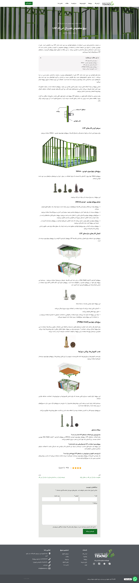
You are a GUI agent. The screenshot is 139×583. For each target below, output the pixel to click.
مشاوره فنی (29, 3)
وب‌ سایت (56, 496)
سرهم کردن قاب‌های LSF (91, 60)
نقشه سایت (26, 578)
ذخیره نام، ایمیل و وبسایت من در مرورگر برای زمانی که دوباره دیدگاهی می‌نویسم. (74, 527)
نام (96, 496)
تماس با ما (60, 3)
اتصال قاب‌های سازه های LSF (90, 65)
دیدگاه (95, 503)
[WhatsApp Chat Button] (135, 579)
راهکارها (85, 557)
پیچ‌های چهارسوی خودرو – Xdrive (89, 63)
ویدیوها (67, 559)
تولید (86, 565)
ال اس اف (97, 3)
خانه (80, 23)
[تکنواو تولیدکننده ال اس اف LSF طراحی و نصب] (108, 3)
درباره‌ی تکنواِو (65, 554)
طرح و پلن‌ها (83, 3)
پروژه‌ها (90, 3)
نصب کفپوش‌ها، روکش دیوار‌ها (90, 69)
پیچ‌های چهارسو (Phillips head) (89, 67)
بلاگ (64, 33)
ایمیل (76, 496)
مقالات (66, 3)
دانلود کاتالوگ (66, 562)
